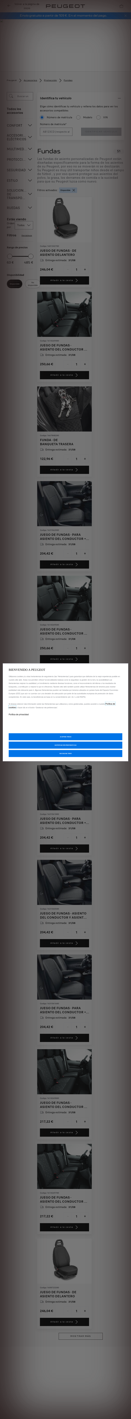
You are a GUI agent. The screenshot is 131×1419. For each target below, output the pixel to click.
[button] (65, 745)
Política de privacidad (19, 714)
